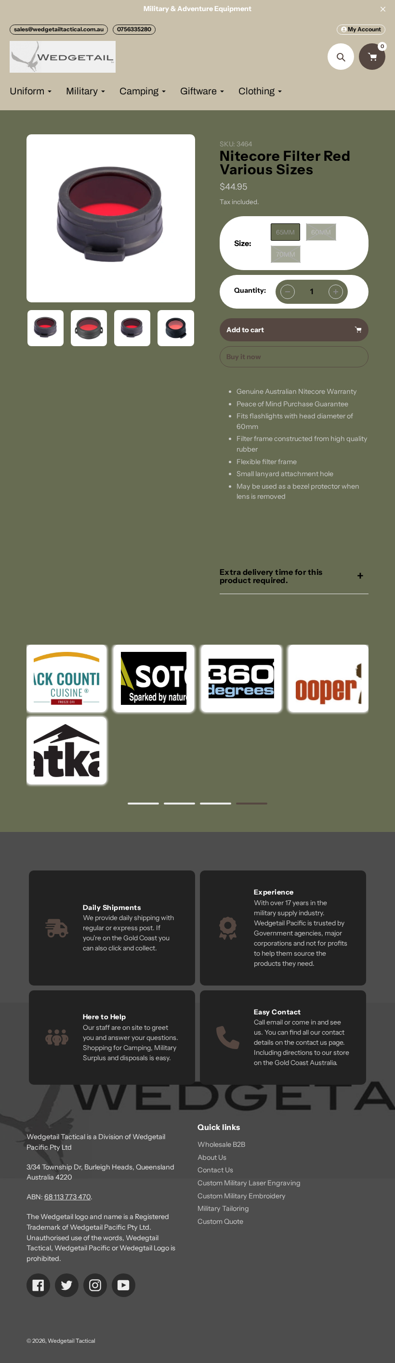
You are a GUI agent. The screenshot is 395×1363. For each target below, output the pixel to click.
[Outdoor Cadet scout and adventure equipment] (241, 678)
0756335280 (134, 29)
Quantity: (250, 290)
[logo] (328, 678)
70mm (285, 254)
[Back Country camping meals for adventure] (66, 678)
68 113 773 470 (67, 1197)
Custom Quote (220, 1221)
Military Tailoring (223, 1208)
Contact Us (215, 1170)
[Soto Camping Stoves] (153, 678)
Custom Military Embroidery (242, 1196)
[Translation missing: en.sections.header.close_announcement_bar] (383, 9)
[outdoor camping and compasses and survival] (66, 750)
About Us (212, 1157)
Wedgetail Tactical (71, 1340)
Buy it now (243, 356)
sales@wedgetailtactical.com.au (59, 29)
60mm (321, 232)
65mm (285, 232)
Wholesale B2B (221, 1144)
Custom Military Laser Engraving (249, 1183)
